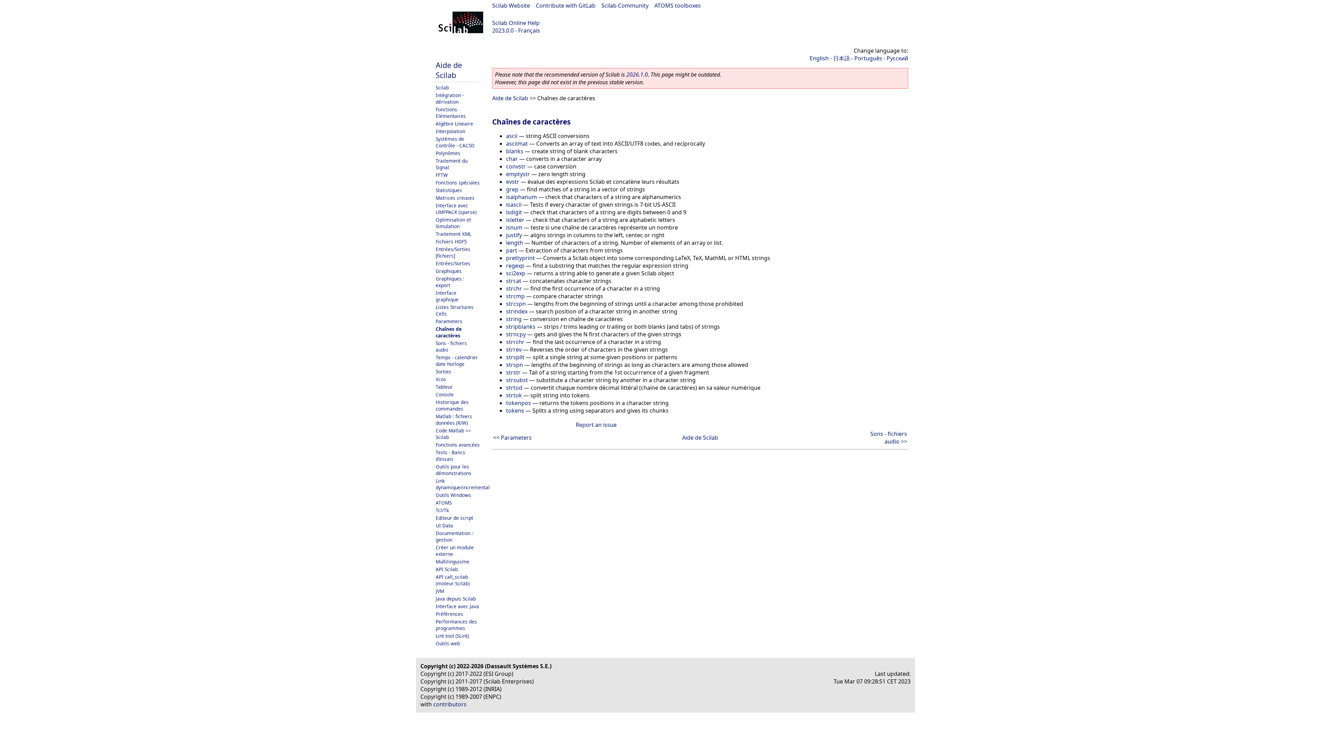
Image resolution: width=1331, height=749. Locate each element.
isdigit (514, 212)
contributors (450, 704)
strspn (514, 365)
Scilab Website (511, 5)
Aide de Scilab (449, 70)
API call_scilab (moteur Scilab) (453, 580)
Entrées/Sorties (453, 263)
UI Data (444, 525)
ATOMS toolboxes (677, 5)
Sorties (443, 371)
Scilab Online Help (516, 23)
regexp (515, 265)
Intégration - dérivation (450, 98)
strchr (514, 288)
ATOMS (444, 502)
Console (445, 394)
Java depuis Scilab (456, 598)
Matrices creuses (455, 198)
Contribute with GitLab (565, 5)
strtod (514, 387)
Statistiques (449, 190)
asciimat (517, 143)
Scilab (442, 87)
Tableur (444, 387)
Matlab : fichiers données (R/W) (454, 419)
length (514, 243)
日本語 (841, 58)
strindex (517, 311)
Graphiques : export (450, 282)
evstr (512, 182)
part (511, 250)
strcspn (516, 304)
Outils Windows (453, 495)
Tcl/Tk (442, 510)
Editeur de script (454, 518)
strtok (514, 395)
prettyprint (520, 258)
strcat (513, 281)
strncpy (516, 334)
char (512, 159)
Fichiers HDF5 (451, 241)
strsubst (517, 380)
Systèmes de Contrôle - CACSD (455, 142)
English (819, 58)
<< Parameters (512, 437)
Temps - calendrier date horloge (457, 360)
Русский (897, 58)
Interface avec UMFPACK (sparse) (456, 208)
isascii (514, 204)
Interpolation (450, 131)
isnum (514, 227)
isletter (515, 220)
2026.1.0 (637, 74)
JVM (440, 591)
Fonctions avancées (458, 444)
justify (514, 235)
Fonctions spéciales (458, 182)
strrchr (515, 342)
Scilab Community (625, 5)
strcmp (515, 296)
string (514, 319)
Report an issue (596, 425)
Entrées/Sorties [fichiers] (453, 252)
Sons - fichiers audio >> (888, 437)
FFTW (442, 175)
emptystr (518, 174)
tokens (515, 410)
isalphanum (521, 197)
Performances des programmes (456, 624)
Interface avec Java (457, 606)
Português (868, 58)
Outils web (448, 643)
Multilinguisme (452, 561)
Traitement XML (453, 234)
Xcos (441, 379)
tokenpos (518, 403)
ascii (511, 136)
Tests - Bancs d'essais (450, 455)
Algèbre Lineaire (454, 123)
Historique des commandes (452, 405)
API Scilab (447, 569)
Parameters (449, 321)
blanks (514, 151)
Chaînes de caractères (449, 332)
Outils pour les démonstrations (453, 469)
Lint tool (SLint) (452, 635)
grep (512, 189)
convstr (516, 166)
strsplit (515, 357)
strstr (513, 372)
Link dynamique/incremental (463, 484)
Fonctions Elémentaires (451, 112)
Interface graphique (447, 296)
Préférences (449, 614)
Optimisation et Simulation (453, 223)
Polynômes (448, 153)
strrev (514, 349)
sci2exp (515, 273)
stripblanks (521, 326)
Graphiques (449, 271)
